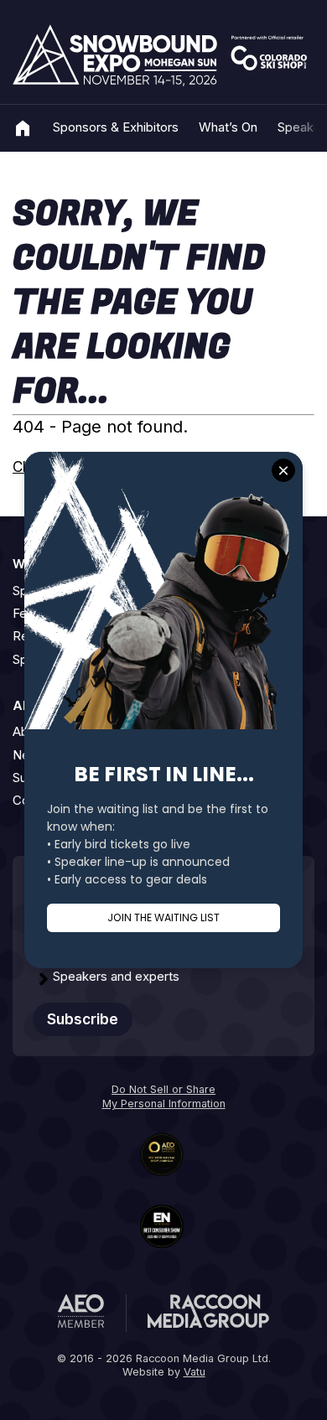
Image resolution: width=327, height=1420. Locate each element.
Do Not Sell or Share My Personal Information (164, 1096)
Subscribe (82, 1019)
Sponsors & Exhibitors (116, 127)
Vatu (194, 1372)
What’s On (228, 127)
